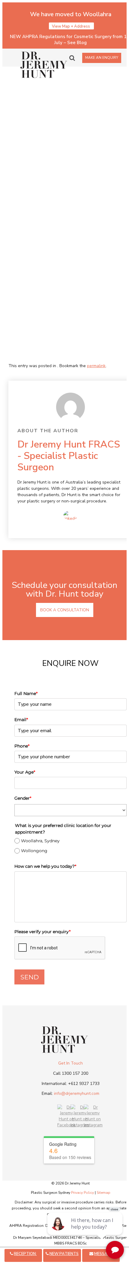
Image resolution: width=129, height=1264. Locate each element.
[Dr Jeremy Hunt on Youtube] (93, 1125)
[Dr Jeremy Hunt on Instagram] (79, 1125)
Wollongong (34, 850)
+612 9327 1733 (84, 1083)
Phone (21, 746)
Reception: (25, 1254)
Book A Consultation (64, 610)
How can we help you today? (45, 866)
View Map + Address (71, 26)
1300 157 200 (75, 1073)
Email (21, 719)
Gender (22, 798)
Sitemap (103, 1192)
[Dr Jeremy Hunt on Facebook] (66, 1125)
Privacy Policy (82, 1192)
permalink (96, 366)
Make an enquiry (101, 57)
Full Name (26, 693)
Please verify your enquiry (42, 931)
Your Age (24, 772)
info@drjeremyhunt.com (76, 1093)
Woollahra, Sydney (40, 840)
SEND (29, 977)
